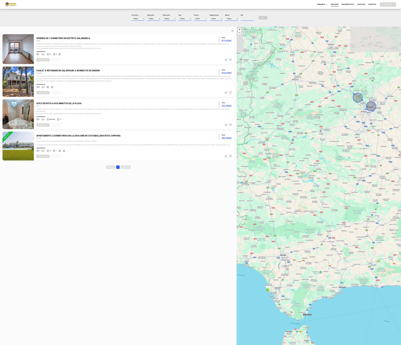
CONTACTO (388, 4)
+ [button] (239, 29)
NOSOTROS (361, 4)
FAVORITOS (372, 4)
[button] (200, 19)
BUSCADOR (334, 4)
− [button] (239, 32)
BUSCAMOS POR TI (348, 4)
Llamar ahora (43, 60)
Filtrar (263, 18)
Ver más (56, 60)
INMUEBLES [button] (322, 5)
